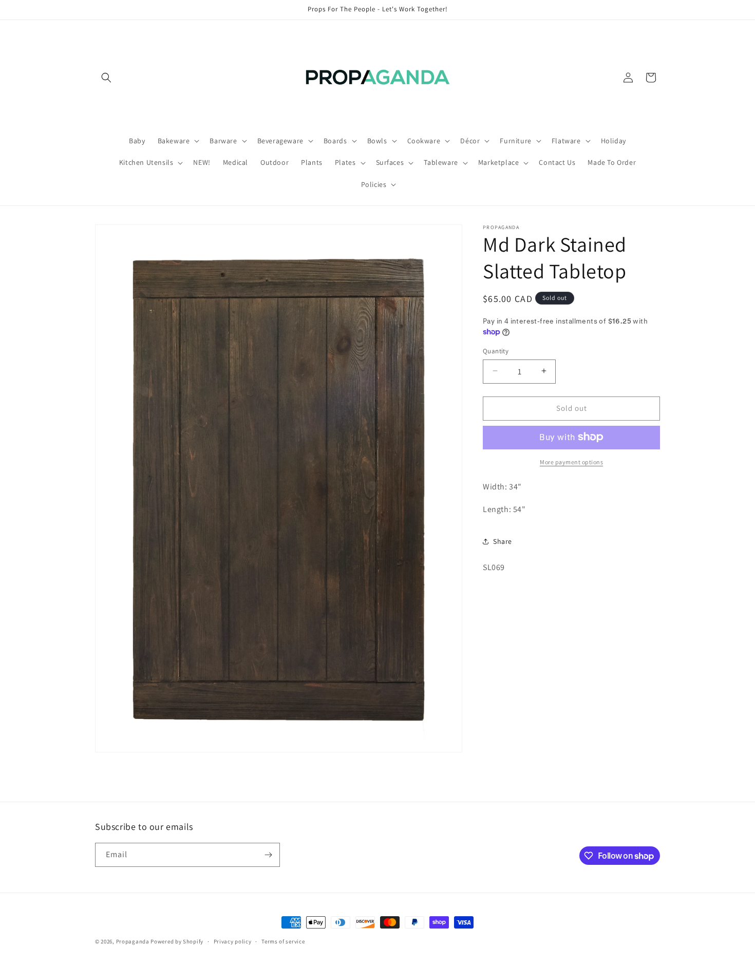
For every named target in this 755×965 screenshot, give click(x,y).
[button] (106, 77)
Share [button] (502, 540)
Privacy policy (233, 941)
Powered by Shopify (176, 941)
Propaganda (132, 941)
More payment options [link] (571, 461)
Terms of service (283, 941)
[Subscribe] (268, 855)
